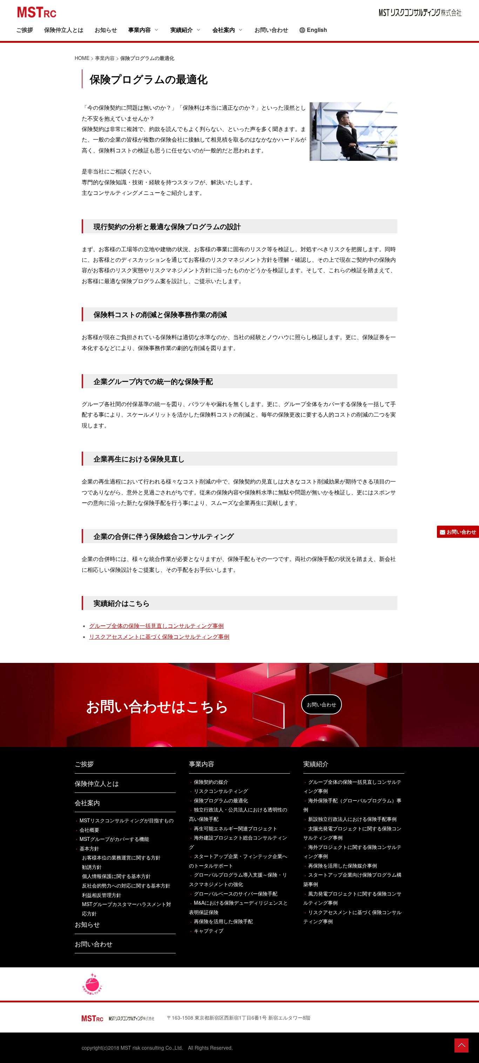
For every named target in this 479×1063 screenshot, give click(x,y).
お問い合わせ (271, 30)
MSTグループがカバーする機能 (114, 838)
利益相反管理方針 (101, 894)
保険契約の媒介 (211, 781)
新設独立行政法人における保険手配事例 (352, 818)
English (317, 30)
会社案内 (87, 802)
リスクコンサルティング (221, 790)
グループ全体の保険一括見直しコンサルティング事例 (156, 626)
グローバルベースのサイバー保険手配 (235, 893)
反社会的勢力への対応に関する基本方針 (126, 885)
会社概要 (89, 829)
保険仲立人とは (63, 30)
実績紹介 (316, 763)
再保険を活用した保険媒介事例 (342, 865)
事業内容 (105, 57)
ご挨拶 (24, 30)
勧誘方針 (92, 866)
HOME (82, 57)
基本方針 (89, 848)
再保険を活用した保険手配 (223, 921)
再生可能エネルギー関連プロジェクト (235, 828)
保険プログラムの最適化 (221, 800)
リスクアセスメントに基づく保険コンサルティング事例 (159, 636)
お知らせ (106, 30)
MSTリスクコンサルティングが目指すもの (127, 820)
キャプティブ (208, 930)
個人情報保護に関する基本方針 (116, 875)
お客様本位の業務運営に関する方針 (121, 857)
